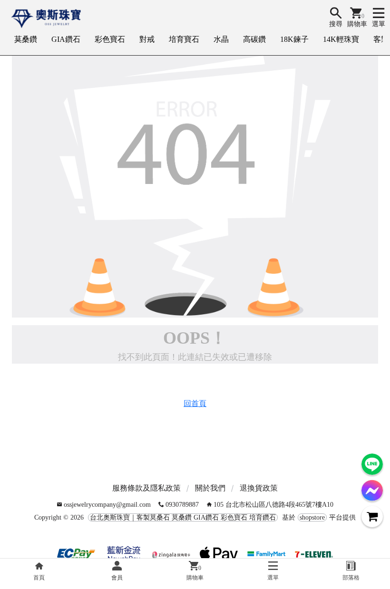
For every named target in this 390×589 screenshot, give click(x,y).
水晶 (221, 39)
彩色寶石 (110, 39)
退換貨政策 (259, 488)
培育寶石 (184, 39)
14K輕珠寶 (341, 39)
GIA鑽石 (65, 39)
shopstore (312, 517)
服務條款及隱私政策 (146, 488)
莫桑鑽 (25, 39)
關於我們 (210, 488)
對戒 (147, 39)
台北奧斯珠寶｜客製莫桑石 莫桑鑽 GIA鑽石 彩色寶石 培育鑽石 (183, 517)
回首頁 (195, 403)
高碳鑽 (254, 39)
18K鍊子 (294, 39)
